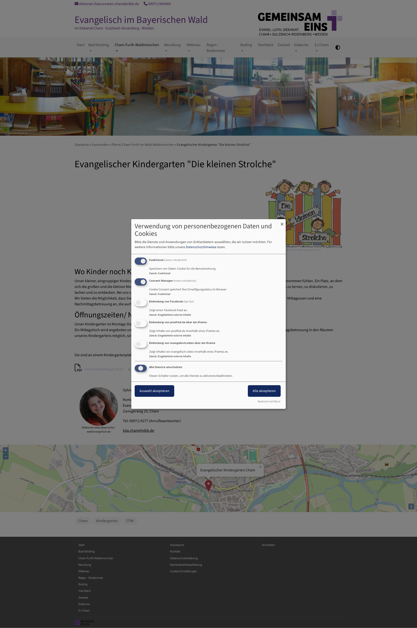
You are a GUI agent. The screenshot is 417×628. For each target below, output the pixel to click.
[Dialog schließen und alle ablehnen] (282, 222)
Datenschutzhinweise (201, 247)
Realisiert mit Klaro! (269, 401)
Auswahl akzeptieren (154, 391)
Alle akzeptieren (264, 391)
